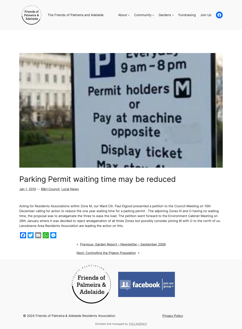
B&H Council (50, 189)
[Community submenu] (153, 15)
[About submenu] (129, 15)
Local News (70, 189)
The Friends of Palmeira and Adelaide (76, 15)
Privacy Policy (172, 316)
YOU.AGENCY (138, 323)
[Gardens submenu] (173, 15)
